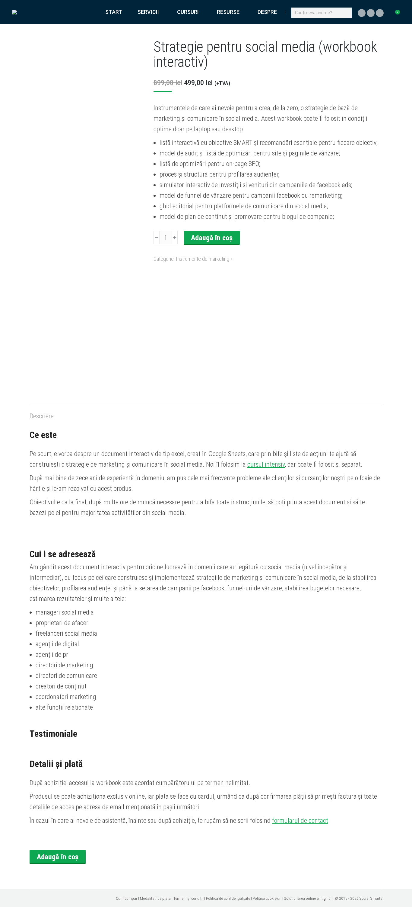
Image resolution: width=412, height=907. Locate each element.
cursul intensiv (266, 464)
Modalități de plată (155, 898)
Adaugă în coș (212, 238)
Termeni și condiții (188, 898)
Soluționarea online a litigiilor (308, 898)
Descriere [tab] (42, 416)
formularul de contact (300, 820)
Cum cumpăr (126, 898)
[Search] (346, 12)
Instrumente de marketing (202, 259)
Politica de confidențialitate (228, 898)
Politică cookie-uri (267, 898)
